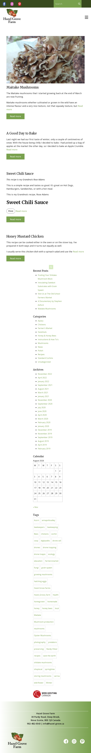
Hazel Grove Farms (42, 588)
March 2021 (43, 392)
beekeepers (39, 527)
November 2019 (45, 433)
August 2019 (43, 441)
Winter (49, 682)
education (38, 561)
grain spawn (46, 567)
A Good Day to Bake (21, 133)
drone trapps (40, 554)
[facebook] (4, 4)
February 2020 (44, 422)
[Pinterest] (19, 4)
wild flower (38, 682)
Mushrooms (43, 343)
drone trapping (49, 547)
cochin (54, 534)
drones (37, 547)
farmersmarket (51, 561)
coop (36, 540)
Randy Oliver (51, 649)
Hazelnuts (42, 332)
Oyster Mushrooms (42, 635)
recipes (37, 655)
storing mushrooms (42, 676)
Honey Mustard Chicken (25, 236)
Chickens (42, 324)
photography (40, 642)
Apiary (40, 320)
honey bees (47, 608)
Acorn (36, 520)
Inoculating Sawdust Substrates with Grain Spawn (47, 286)
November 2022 (45, 374)
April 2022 (42, 377)
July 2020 (42, 407)
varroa (57, 676)
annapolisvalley (48, 520)
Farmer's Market (45, 328)
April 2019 (42, 445)
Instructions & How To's (48, 339)
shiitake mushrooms (43, 662)
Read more (15, 116)
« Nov (35, 507)
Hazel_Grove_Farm (42, 595)
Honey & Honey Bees (47, 335)
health (55, 595)
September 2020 (45, 404)
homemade (52, 601)
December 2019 (45, 430)
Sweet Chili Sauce (20, 174)
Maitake (37, 615)
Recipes (41, 354)
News (40, 347)
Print (10, 211)
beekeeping (52, 527)
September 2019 (45, 437)
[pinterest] (82, 741)
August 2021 (43, 389)
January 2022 (43, 381)
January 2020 (43, 426)
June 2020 (42, 411)
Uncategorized (44, 362)
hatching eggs (40, 581)
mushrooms (39, 628)
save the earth (49, 655)
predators (52, 642)
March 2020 (43, 418)
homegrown (39, 601)
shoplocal (38, 669)
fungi (36, 567)
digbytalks (45, 540)
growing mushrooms (43, 574)
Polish (40, 350)
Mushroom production (44, 622)
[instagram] (12, 4)
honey (36, 608)
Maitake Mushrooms (22, 87)
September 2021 (45, 385)
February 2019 (44, 448)
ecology (51, 554)
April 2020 (42, 415)
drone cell (56, 540)
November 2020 (45, 400)
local (57, 608)
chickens (45, 534)
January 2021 (43, 396)
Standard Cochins (45, 358)
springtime (50, 669)
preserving (39, 649)
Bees (36, 534)
